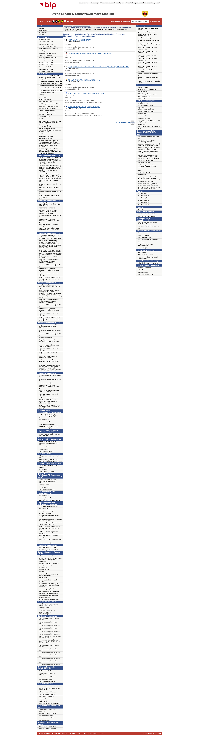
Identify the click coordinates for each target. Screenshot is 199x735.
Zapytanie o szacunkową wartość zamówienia (48, 532)
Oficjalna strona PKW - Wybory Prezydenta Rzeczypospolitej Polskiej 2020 (49, 443)
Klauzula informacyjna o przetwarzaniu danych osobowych (50, 637)
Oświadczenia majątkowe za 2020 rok (49, 658)
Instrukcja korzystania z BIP (145, 274)
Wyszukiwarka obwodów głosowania (49, 703)
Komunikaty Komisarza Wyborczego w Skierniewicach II (49, 689)
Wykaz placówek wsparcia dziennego (148, 263)
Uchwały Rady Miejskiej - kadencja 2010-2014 (149, 74)
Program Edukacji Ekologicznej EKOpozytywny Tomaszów (146, 141)
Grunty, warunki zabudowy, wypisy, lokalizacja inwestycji (48, 574)
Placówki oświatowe (143, 233)
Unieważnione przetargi (45, 513)
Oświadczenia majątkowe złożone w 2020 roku (49, 661)
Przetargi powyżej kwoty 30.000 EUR (49, 550)
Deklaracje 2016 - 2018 (144, 113)
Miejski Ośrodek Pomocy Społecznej (148, 239)
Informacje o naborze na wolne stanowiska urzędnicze (47, 113)
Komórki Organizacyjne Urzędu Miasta (49, 104)
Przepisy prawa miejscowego (146, 111)
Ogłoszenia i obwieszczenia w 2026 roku (50, 81)
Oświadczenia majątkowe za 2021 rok (49, 652)
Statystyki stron (135, 3)
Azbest (139, 170)
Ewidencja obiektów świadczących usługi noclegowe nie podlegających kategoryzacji (50, 560)
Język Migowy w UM (44, 134)
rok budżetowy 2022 (143, 202)
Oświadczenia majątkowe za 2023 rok (49, 632)
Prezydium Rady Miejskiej (46, 44)
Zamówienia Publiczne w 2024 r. (81, 26)
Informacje (42, 95)
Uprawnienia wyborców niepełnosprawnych (45, 613)
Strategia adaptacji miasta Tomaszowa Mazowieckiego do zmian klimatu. (149, 148)
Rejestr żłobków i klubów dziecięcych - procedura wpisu (148, 257)
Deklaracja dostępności (151, 3)
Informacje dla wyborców (46, 679)
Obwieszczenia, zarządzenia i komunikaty (47, 710)
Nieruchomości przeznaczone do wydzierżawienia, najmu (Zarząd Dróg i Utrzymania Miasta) (50, 130)
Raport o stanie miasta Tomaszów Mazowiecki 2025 (147, 48)
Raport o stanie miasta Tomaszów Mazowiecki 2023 (147, 55)
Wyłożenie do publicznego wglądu (147, 94)
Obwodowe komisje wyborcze (47, 424)
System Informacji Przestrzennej (147, 89)
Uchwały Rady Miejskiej (144, 38)
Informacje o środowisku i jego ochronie (149, 226)
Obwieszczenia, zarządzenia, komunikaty (47, 673)
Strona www (104, 3)
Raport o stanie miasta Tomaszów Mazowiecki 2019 (147, 70)
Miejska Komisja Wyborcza (46, 696)
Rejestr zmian (124, 3)
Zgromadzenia (43, 567)
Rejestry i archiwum (44, 116)
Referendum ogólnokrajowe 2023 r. (48, 726)
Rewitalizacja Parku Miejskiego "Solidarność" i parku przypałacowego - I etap (50, 286)
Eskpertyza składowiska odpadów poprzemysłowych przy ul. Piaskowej (148, 184)
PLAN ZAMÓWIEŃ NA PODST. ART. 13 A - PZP (50, 540)
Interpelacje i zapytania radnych (47, 53)
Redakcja (113, 3)
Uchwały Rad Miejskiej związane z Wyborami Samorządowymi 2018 (48, 604)
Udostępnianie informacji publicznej (49, 599)
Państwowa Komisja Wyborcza (47, 677)
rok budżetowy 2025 (143, 195)
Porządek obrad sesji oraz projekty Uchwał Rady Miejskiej (147, 34)
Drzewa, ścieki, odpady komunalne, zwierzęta (48, 580)
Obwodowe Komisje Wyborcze (47, 498)
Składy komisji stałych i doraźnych (48, 48)
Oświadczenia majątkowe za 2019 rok (49, 664)
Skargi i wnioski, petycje (45, 138)
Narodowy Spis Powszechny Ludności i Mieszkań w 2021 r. (50, 434)
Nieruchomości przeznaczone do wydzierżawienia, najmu (48, 125)
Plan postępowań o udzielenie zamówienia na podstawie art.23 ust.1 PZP (49, 221)
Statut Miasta (42, 35)
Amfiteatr (140, 209)
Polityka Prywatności (143, 270)
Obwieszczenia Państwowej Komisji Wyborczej (49, 466)
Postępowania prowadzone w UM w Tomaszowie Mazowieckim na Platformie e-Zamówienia (48, 212)
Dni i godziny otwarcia (45, 99)
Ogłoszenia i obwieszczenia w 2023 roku (50, 88)
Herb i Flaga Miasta (44, 30)
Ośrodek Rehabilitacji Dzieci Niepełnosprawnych (145, 245)
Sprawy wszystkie (44, 569)
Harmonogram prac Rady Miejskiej (48, 60)
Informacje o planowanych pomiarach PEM (148, 137)
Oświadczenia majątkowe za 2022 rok (49, 634)
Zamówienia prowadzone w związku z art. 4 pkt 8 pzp (49, 516)
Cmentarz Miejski (142, 248)
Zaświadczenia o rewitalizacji (47, 556)
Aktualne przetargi (44, 508)
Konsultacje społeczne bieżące (146, 214)
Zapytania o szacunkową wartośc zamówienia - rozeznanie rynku (48, 353)
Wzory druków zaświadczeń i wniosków (149, 126)
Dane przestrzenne (143, 91)
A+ (68, 21)
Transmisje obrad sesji (45, 55)
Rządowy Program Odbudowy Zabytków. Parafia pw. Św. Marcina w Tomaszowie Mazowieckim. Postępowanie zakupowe (50, 237)
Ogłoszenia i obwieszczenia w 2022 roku (50, 90)
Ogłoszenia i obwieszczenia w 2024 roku (50, 85)
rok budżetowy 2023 (143, 200)
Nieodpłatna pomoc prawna (46, 119)
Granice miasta (43, 32)
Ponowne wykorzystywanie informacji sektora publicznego (49, 596)
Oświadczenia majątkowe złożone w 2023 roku (49, 646)
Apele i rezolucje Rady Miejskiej (146, 32)
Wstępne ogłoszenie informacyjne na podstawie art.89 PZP (49, 345)
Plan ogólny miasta (143, 87)
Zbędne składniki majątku (46, 136)
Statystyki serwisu (45, 733)
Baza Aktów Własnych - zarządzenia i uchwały (148, 28)
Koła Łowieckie (142, 174)
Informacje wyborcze (44, 419)
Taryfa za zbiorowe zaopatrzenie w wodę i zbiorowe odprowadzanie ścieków (149, 188)
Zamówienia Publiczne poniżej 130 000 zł (50, 216)
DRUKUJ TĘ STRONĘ (123, 122)
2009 (139, 228)
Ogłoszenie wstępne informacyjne (48, 506)
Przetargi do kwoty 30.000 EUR (47, 547)
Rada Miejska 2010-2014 (46, 69)
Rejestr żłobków (142, 252)
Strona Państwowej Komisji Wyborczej (49, 500)
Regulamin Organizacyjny (46, 101)
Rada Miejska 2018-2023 (46, 62)
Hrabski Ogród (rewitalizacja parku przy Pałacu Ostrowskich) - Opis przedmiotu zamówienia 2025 (50, 204)
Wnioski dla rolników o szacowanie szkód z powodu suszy (48, 564)
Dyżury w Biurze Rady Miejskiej (47, 46)
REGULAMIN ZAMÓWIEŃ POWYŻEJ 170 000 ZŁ (50, 185)
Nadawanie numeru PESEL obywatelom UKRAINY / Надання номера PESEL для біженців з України (50, 77)
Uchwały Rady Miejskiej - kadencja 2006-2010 (149, 78)
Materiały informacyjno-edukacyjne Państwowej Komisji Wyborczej (48, 427)
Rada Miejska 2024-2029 (46, 42)
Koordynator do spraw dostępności (48, 106)
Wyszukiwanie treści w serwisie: (120, 21)
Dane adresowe (43, 97)
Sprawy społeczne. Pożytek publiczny (49, 591)
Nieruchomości (43, 577)
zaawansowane (156, 21)
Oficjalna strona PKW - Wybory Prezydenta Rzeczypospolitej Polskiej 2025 (49, 416)
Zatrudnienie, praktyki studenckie (48, 589)
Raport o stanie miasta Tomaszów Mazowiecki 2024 (147, 52)
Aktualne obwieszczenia (144, 96)
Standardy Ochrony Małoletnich (47, 108)
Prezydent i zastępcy (44, 39)
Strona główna (84, 3)
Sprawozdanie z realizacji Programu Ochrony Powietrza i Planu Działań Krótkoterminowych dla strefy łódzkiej (148, 157)
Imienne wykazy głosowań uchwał (48, 57)
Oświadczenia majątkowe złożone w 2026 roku (49, 619)
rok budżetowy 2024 (143, 198)
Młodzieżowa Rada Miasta (46, 67)
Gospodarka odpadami (144, 162)
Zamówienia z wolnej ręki (46, 337)
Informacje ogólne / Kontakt (145, 105)
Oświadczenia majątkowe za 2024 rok (49, 626)
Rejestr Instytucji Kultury (144, 235)
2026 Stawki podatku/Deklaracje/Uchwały (146, 108)
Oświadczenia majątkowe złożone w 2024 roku (49, 628)
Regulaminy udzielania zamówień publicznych (48, 225)
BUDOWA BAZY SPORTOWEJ (47, 208)
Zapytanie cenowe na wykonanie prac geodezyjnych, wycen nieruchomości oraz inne (49, 197)
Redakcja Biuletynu (143, 272)
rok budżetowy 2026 (143, 193)
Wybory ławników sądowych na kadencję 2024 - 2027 (50, 456)
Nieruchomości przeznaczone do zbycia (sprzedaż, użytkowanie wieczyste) (50, 122)
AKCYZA (140, 128)
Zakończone (141, 98)
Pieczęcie (41, 28)
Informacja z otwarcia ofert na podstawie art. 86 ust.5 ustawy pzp (50, 519)
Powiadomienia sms (143, 103)
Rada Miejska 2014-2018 (46, 64)
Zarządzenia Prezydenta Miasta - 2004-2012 (149, 40)
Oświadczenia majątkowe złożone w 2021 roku (49, 655)
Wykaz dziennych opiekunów (146, 255)
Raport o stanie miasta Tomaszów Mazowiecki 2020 (147, 67)
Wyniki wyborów (43, 701)
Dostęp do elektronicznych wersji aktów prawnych (149, 81)
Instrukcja (95, 3)
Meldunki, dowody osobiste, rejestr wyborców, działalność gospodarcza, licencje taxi (49, 585)
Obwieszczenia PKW (44, 422)
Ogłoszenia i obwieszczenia (46, 92)
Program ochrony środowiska (146, 160)
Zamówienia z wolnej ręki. (46, 543)
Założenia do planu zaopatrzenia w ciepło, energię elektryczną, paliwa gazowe (147, 166)
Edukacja (41, 571)
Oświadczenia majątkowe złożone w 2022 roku (49, 649)
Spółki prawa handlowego (145, 237)
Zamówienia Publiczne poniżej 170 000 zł (50, 192)
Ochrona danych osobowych (47, 110)
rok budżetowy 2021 (143, 204)
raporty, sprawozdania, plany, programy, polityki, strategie (149, 44)
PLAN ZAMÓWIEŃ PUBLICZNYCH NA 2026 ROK (49, 181)
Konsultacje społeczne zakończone (147, 216)
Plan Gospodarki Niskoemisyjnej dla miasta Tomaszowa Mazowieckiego (148, 152)
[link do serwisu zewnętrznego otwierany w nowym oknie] (48, 5)
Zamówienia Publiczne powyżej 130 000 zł (50, 330)
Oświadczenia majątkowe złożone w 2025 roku (49, 622)
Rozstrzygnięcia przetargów (46, 511)
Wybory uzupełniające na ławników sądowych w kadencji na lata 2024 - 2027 (50, 460)
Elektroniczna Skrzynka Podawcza (48, 593)
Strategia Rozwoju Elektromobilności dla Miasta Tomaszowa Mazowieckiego (149, 144)
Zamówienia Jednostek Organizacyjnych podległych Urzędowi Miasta (50, 523)
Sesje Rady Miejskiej (44, 51)
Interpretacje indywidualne (145, 118)
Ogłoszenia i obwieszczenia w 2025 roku (50, 83)
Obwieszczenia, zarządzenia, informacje (50, 686)
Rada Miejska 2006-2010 (46, 71)
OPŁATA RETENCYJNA (144, 172)
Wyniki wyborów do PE (45, 671)
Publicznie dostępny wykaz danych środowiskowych (147, 223)
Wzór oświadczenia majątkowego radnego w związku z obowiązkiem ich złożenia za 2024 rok (49, 641)
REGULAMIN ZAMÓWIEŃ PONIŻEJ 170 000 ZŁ (49, 188)
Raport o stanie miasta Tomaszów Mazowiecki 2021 (147, 63)
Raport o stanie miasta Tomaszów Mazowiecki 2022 (147, 59)
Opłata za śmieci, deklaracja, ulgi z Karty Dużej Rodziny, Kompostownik (149, 121)
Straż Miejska (141, 242)
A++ (71, 21)
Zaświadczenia (142, 124)
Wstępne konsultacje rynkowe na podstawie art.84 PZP (48, 357)
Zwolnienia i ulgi (142, 116)
